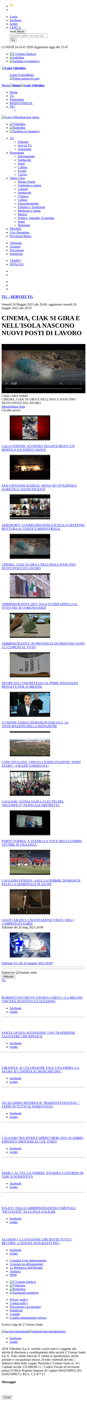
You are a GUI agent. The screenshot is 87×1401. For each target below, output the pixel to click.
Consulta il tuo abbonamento (28, 1260)
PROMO (15, 229)
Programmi (17, 99)
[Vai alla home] (14, 85)
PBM (13, 1275)
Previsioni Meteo (20, 236)
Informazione (26, 156)
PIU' (13, 106)
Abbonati (16, 243)
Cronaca (23, 196)
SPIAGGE (17, 264)
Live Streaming (19, 232)
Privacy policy (19, 1299)
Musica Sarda (26, 181)
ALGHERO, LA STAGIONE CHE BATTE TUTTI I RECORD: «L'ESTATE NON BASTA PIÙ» (36, 1241)
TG (12, 96)
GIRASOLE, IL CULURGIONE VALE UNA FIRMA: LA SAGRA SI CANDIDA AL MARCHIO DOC (40, 1069)
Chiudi (7, 1397)
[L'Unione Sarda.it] (23, 54)
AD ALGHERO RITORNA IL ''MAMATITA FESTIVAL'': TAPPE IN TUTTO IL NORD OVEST (40, 1104)
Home (14, 92)
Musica (22, 214)
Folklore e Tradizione (31, 207)
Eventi (22, 171)
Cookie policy (19, 1303)
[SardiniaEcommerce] (24, 1292)
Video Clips (17, 178)
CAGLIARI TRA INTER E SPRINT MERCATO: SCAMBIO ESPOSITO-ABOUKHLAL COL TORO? (42, 1139)
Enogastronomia (28, 203)
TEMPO (15, 260)
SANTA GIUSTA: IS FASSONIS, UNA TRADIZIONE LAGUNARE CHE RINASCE (38, 1034)
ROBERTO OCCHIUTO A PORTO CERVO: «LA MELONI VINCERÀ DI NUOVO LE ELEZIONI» (42, 999)
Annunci (15, 246)
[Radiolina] (17, 57)
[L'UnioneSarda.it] (23, 1282)
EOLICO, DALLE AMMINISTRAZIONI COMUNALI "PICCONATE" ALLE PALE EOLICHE (38, 1209)
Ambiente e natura (29, 185)
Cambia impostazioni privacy (28, 1317)
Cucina (22, 174)
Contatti (15, 1314)
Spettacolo (24, 160)
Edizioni (23, 141)
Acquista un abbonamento (26, 1264)
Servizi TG (25, 145)
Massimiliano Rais (13, 406)
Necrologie (17, 250)
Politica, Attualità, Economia (36, 218)
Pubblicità (16, 254)
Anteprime (24, 149)
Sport (21, 163)
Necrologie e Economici (25, 1307)
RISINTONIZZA (21, 103)
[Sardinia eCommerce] (25, 61)
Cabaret (23, 189)
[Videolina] (14, 68)
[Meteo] (12, 6)
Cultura (22, 167)
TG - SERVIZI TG (17, 297)
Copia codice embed (15, 395)
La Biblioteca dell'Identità (26, 1267)
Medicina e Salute (29, 210)
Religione (24, 225)
